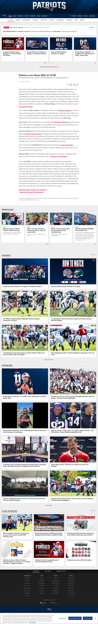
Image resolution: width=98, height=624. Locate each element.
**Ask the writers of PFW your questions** (32, 190)
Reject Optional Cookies (75, 618)
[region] (49, 618)
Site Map (27, 595)
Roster (41, 578)
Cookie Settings (62, 618)
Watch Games (56, 593)
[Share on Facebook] (68, 85)
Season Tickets (56, 583)
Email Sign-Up (71, 583)
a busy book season (66, 145)
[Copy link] (77, 85)
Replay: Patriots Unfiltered (16, 27)
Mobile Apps (71, 588)
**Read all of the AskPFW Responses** (31, 192)
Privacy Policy (32, 622)
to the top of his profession (58, 156)
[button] (45, 63)
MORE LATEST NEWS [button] (49, 359)
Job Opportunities (71, 593)
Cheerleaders (27, 593)
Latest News (27, 578)
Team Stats (41, 585)
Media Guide (71, 590)
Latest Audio (27, 583)
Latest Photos (27, 585)
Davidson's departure (61, 122)
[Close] (95, 618)
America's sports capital (33, 134)
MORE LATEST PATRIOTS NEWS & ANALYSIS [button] (49, 66)
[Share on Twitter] (71, 85)
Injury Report (41, 583)
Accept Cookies (87, 618)
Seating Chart (56, 588)
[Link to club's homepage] (4, 16)
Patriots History (27, 590)
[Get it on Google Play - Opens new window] (54, 603)
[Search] (70, 16)
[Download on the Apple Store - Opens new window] (43, 603)
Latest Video (27, 580)
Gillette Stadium (55, 590)
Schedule (41, 590)
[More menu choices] (49, 15)
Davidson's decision (65, 110)
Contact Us (71, 595)
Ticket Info (56, 578)
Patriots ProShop (71, 578)
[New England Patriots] (49, 609)
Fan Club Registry (71, 580)
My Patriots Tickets (56, 580)
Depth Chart (41, 580)
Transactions (41, 588)
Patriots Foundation (27, 588)
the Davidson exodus (26, 106)
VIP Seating (55, 585)
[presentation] (95, 63)
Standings (42, 593)
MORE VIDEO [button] (49, 505)
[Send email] (74, 85)
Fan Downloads (71, 585)
